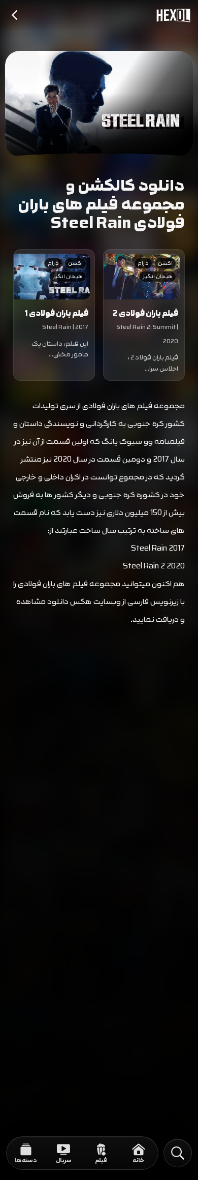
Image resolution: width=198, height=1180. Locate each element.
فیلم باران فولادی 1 (56, 313)
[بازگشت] (15, 15)
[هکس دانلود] (171, 15)
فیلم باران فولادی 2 (145, 313)
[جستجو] (177, 1153)
